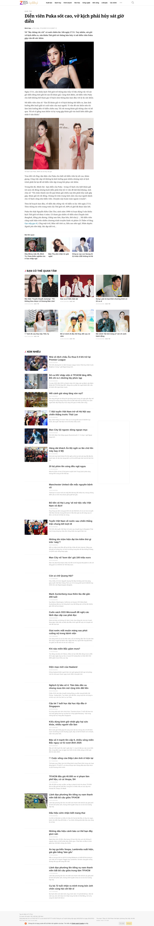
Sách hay (58, 3)
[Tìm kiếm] (133, 2)
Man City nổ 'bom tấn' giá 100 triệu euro (70, 557)
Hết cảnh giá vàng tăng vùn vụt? (66, 393)
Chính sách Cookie (78, 923)
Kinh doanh (68, 3)
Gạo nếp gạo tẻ (31, 223)
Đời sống (96, 3)
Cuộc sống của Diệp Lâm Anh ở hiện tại (72, 758)
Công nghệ (86, 3)
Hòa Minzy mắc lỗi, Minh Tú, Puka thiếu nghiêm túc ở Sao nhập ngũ (35, 256)
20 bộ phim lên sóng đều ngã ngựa (67, 466)
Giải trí (28, 11)
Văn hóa (77, 3)
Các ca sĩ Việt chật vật (69, 299)
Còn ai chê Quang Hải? (61, 576)
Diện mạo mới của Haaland (63, 667)
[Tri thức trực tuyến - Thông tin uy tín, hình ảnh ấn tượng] (28, 2)
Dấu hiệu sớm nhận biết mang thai (67, 813)
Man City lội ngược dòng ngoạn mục (68, 430)
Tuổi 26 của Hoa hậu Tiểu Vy (38, 334)
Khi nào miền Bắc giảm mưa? (64, 649)
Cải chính (113, 3)
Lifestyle (104, 3)
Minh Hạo (28, 28)
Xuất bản (49, 3)
